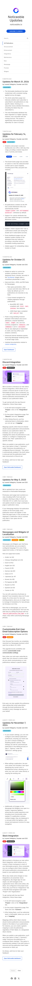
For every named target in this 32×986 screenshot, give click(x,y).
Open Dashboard (9, 349)
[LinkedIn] (16, 978)
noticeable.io (16, 24)
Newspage (7, 64)
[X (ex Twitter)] (19, 978)
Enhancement (8, 50)
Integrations (7, 54)
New (5, 61)
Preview (6, 68)
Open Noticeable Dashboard (12, 467)
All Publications (8, 43)
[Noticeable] (16, 11)
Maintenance (8, 57)
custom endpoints (10, 344)
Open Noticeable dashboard (12, 958)
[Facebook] (12, 978)
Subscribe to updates (16, 31)
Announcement (8, 46)
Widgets (6, 71)
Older (19, 970)
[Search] (27, 38)
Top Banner (11, 277)
